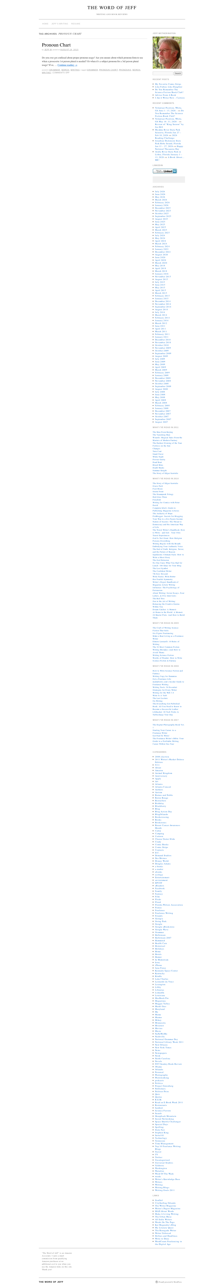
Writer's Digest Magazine (167, 1208)
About (158, 767)
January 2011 (162, 336)
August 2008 (161, 389)
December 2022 (163, 251)
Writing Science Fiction (163, 655)
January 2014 (162, 320)
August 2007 (161, 422)
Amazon (159, 770)
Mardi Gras (160, 1006)
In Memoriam (161, 959)
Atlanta (159, 784)
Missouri (159, 1025)
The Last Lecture (160, 698)
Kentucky (160, 973)
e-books (159, 866)
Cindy (158, 841)
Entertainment (162, 877)
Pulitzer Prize (162, 1091)
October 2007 (162, 416)
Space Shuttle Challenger (168, 1121)
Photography (161, 1075)
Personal (159, 1072)
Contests (159, 850)
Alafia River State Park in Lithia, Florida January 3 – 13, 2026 (168, 154)
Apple (158, 778)
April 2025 (160, 227)
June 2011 (160, 326)
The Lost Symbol (160, 568)
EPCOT (158, 882)
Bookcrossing (162, 817)
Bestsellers (160, 800)
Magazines (160, 1000)
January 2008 (162, 408)
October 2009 (162, 350)
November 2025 (163, 210)
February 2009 (162, 372)
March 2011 (161, 331)
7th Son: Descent (160, 574)
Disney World (162, 861)
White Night (158, 456)
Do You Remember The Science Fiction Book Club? (169, 91)
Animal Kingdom (163, 773)
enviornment (161, 880)
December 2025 (163, 208)
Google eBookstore (164, 926)
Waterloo (159, 1171)
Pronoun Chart (56, 44)
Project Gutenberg (164, 1085)
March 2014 (161, 315)
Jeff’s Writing (60, 24)
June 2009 (160, 361)
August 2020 (161, 254)
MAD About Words (164, 1211)
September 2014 (163, 306)
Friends (159, 915)
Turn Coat (157, 451)
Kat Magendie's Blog (165, 1225)
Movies (159, 1028)
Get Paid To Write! (161, 735)
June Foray (160, 968)
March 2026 (161, 199)
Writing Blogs (162, 1187)
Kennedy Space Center (166, 970)
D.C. (157, 852)
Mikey (158, 1020)
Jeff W (48, 50)
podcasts (159, 1080)
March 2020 (161, 262)
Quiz (157, 1094)
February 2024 (162, 246)
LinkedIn (159, 992)
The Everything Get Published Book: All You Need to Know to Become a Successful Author (167, 706)
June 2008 (160, 394)
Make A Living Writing (167, 1214)
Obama (158, 1066)
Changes (156, 448)
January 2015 (162, 298)
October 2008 (162, 383)
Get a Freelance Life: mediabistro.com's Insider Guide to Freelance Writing (168, 682)
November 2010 (163, 342)
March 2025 (161, 229)
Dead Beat (157, 462)
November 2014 (163, 304)
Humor (158, 957)
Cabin (158, 830)
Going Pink (161, 921)
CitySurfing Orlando (165, 1203)
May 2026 (160, 197)
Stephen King (162, 1132)
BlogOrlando (161, 814)
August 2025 (161, 219)
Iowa (157, 962)
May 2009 (160, 364)
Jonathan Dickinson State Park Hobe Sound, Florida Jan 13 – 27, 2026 (168, 143)
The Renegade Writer (165, 1230)
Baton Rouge (161, 797)
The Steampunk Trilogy (163, 494)
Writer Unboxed (163, 1233)
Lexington (160, 984)
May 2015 (160, 287)
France (158, 907)
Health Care (161, 943)
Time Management (164, 1143)
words (65, 70)
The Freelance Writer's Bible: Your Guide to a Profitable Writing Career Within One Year (168, 741)
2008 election (162, 756)
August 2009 (161, 356)
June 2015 (160, 284)
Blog (157, 808)
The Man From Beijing (163, 432)
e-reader (159, 869)
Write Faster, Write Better (164, 576)
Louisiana (160, 995)
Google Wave (161, 929)
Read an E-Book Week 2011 (169, 1102)
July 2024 (160, 235)
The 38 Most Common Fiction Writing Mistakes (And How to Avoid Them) (166, 650)
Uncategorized (162, 1160)
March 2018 (161, 271)
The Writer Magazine (165, 1205)
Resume (75, 24)
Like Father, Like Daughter (168, 86)
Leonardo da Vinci (164, 981)
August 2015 (161, 279)
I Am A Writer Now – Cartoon (170, 97)
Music (158, 1031)
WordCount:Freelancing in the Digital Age (168, 1242)
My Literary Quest (164, 1227)
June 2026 (160, 194)
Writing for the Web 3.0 (163, 692)
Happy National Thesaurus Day (169, 147)
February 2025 (162, 232)
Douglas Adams (163, 863)
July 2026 (160, 191)
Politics (159, 1083)
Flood (158, 902)
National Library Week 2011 (169, 1042)
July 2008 (160, 391)
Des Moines (161, 858)
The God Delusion (161, 560)
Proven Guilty (159, 459)
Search (158, 1113)
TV (156, 1154)
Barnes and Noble (164, 795)
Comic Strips (161, 847)
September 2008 (163, 386)
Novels (158, 1061)
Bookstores (160, 822)
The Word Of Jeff (112, 7)
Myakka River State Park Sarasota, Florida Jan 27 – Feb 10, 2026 (168, 132)
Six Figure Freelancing (163, 633)
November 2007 (163, 413)
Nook (157, 1055)
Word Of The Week (164, 1173)
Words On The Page (165, 1222)
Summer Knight (160, 470)
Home (45, 24)
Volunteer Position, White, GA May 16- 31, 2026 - (168, 120)
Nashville (160, 1036)
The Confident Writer (162, 571)
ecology (159, 874)
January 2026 (162, 205)
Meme (158, 1014)
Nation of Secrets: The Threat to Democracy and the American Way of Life (168, 524)
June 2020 (160, 257)
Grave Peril (158, 486)
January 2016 (162, 273)
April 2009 (160, 367)
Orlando (159, 1069)
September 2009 (163, 353)
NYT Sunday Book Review (168, 1064)
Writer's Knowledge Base (167, 1179)
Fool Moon (158, 488)
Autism (158, 792)
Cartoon (159, 836)
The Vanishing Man (161, 434)
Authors (159, 789)
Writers (158, 1182)
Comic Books (162, 844)
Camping (159, 833)
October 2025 (162, 213)
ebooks (158, 871)
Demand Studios (163, 855)
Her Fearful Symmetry (163, 579)
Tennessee (160, 1140)
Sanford (159, 1107)
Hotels (158, 954)
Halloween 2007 (163, 937)
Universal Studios (164, 1162)
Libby (158, 987)
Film (157, 896)
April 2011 (160, 328)
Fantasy (159, 893)
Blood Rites (158, 465)
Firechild (157, 499)
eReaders (159, 885)
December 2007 (163, 411)
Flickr (158, 899)
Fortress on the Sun (161, 445)
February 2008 (162, 405)
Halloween (160, 935)
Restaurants (161, 1105)
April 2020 (160, 260)
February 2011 (162, 334)
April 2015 (160, 290)
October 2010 (162, 345)
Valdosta (159, 1165)
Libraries (159, 989)
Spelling (159, 1127)
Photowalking (162, 1077)
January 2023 (162, 249)
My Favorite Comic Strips (168, 84)
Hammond (160, 940)
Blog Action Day (163, 811)
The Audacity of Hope (162, 513)
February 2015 (162, 295)
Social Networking (164, 1118)
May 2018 (160, 265)
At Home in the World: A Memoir (168, 612)
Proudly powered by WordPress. (170, 1282)
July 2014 (160, 312)
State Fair (160, 1129)
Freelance (160, 910)
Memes (158, 1017)
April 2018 (160, 268)
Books (158, 819)
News (157, 1050)
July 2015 (160, 282)
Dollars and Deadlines (166, 1235)
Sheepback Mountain (165, 1116)
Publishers (160, 1088)
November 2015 (163, 276)
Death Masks (158, 467)
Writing (75, 70)
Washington (161, 1168)
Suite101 (159, 1135)
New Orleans (161, 1044)
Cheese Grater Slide (165, 839)
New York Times (163, 1047)
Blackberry (160, 806)
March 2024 (161, 243)
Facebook (160, 888)
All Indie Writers (163, 1219)
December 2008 (163, 378)
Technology (161, 1138)
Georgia (159, 918)
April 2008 (160, 400)
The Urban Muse (163, 1216)
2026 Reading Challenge (166, 136)
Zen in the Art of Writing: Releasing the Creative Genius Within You (166, 604)
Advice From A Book (165, 95)
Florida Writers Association (169, 904)
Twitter (158, 1157)
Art (156, 781)
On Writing (158, 701)
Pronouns (125, 70)
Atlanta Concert (163, 786)
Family (158, 891)
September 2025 (163, 216)
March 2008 (161, 402)
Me (156, 1011)
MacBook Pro (162, 998)
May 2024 (160, 238)
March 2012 (161, 323)
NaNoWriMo (161, 1033)
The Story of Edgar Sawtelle (165, 473)
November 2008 (163, 380)
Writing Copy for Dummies (165, 676)
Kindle (158, 976)
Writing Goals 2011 (165, 1190)
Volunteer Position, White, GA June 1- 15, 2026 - (168, 109)
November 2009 (163, 347)
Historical (160, 946)
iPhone (158, 965)
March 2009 (161, 369)
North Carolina (162, 1058)
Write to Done (162, 1238)
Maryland (160, 1009)
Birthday (159, 803)
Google (158, 924)
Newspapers (161, 1053)
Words (136, 70)
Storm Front (158, 491)
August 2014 (161, 309)
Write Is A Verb (160, 695)
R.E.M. (158, 1099)
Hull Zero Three (160, 497)
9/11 (157, 764)
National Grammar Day (166, 1039)
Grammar (54, 70)
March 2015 (161, 293)
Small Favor (158, 454)
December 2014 (163, 301)
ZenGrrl (159, 1200)
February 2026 (162, 202)
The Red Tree (158, 598)
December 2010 (163, 339)
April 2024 (160, 240)
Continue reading (67, 64)
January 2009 (162, 375)
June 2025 (160, 221)
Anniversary (161, 775)
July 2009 (160, 358)
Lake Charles (161, 978)
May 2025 (160, 224)
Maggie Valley (162, 1003)
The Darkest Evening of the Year (167, 443)
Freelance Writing (164, 913)
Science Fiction (163, 1110)
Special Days (161, 1124)
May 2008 (160, 397)
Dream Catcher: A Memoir (164, 609)
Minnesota (160, 1022)
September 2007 (163, 419)
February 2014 (162, 317)
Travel (158, 1151)
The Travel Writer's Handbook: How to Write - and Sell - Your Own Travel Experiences (169, 533)
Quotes (158, 1096)
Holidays (159, 948)
